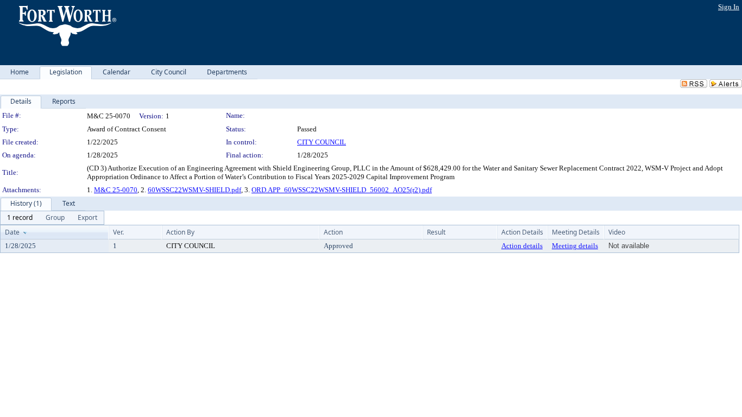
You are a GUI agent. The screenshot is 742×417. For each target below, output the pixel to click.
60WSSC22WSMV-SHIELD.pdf (194, 190)
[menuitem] (20, 217)
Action (333, 232)
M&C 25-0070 (115, 190)
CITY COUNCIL (321, 142)
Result (436, 232)
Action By (180, 232)
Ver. (118, 232)
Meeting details (575, 246)
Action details (522, 246)
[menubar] (52, 218)
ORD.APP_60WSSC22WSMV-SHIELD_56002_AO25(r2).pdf (341, 190)
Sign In (728, 7)
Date (12, 232)
